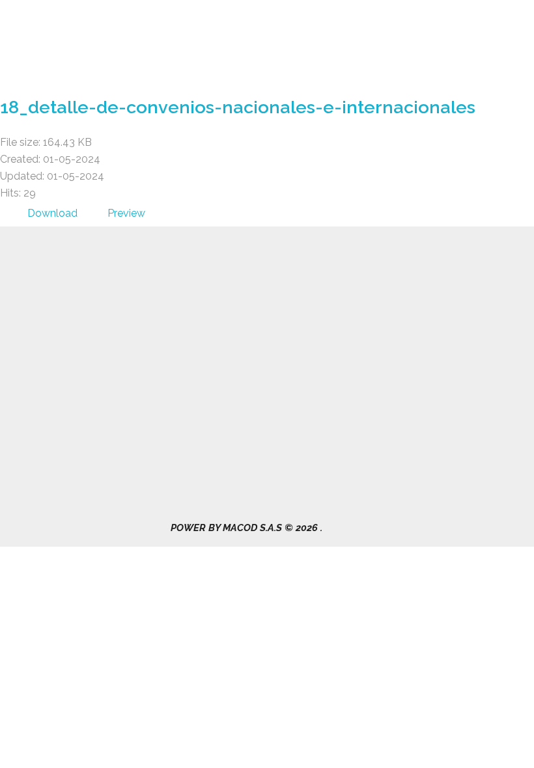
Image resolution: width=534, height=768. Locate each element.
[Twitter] (410, 305)
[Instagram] (378, 332)
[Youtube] (442, 305)
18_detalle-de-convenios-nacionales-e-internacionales (237, 107)
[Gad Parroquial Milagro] (64, 46)
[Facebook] (378, 305)
